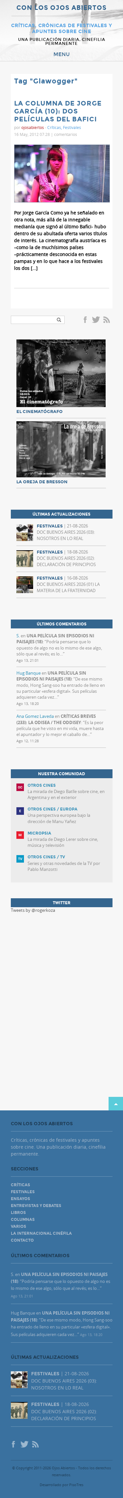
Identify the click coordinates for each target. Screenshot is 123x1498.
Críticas (54, 127)
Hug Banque (28, 673)
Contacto (22, 1240)
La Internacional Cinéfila (41, 1233)
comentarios (65, 134)
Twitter (96, 320)
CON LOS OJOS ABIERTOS (61, 8)
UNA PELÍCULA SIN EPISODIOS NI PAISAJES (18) (51, 676)
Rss (107, 320)
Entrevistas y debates (36, 1205)
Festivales (72, 127)
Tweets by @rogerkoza (33, 910)
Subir (116, 1103)
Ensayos (20, 1198)
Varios (18, 1226)
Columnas (23, 1219)
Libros (18, 1212)
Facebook (86, 320)
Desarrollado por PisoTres (61, 1484)
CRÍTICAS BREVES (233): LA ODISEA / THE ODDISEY (56, 719)
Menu (61, 54)
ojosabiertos (32, 127)
